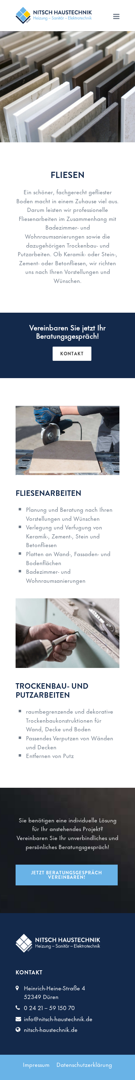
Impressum (36, 1064)
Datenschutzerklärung (84, 1064)
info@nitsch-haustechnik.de (58, 1018)
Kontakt (72, 353)
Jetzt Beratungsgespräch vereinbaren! (66, 875)
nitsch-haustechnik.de (51, 1029)
